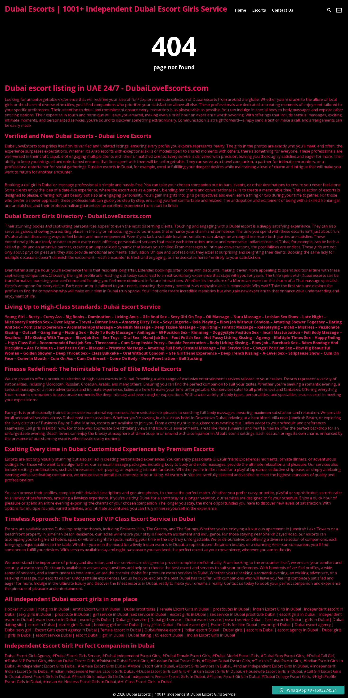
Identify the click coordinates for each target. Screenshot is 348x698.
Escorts (259, 10)
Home (240, 10)
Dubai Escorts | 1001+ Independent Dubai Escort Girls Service (116, 9)
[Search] (329, 10)
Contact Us (282, 10)
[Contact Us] (339, 10)
